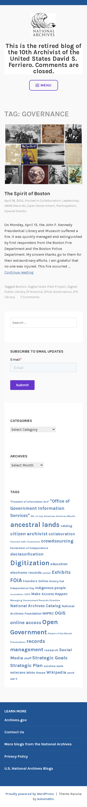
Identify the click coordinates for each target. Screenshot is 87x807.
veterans (17, 672)
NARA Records (15, 206)
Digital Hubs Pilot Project (47, 287)
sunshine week (53, 666)
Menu (46, 85)
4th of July (37, 516)
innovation (16, 594)
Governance (62, 292)
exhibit (46, 572)
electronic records (26, 573)
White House (35, 673)
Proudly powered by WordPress (30, 794)
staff (27, 658)
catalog (66, 526)
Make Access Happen (49, 594)
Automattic (45, 799)
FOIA (16, 580)
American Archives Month (59, 516)
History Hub (56, 581)
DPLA (48, 292)
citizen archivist (29, 533)
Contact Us (14, 732)
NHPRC (48, 613)
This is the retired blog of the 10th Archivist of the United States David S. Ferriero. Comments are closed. (43, 58)
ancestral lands (35, 525)
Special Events (15, 211)
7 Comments (30, 297)
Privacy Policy (16, 756)
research (51, 650)
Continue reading (19, 272)
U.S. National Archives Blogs (28, 768)
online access (25, 622)
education (59, 564)
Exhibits (61, 572)
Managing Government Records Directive (35, 600)
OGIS (60, 613)
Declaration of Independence (29, 548)
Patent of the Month (60, 633)
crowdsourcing (57, 541)
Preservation (18, 642)
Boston (21, 287)
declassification (27, 554)
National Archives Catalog (35, 605)
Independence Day (22, 588)
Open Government (41, 206)
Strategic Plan (26, 665)
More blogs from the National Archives (38, 744)
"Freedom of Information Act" (29, 501)
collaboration (61, 534)
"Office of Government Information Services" (40, 508)
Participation (66, 206)
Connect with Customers (25, 541)
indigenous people (50, 588)
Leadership (70, 201)
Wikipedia (56, 672)
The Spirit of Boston (27, 193)
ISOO (27, 594)
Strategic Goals (50, 657)
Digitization (29, 563)
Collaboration (50, 201)
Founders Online (35, 581)
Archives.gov (15, 720)
